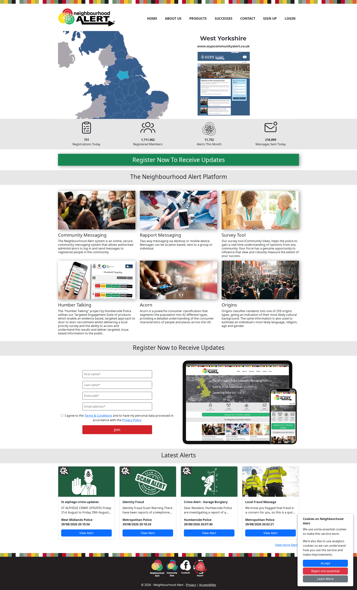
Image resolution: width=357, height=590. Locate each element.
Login (290, 18)
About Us (173, 18)
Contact (247, 18)
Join (117, 429)
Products (198, 18)
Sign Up (270, 18)
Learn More (325, 579)
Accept (325, 563)
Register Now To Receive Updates (178, 160)
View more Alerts (287, 545)
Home (152, 18)
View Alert (86, 533)
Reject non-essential (325, 571)
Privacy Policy (131, 420)
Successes (223, 18)
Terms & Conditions (98, 416)
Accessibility (207, 585)
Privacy (191, 585)
